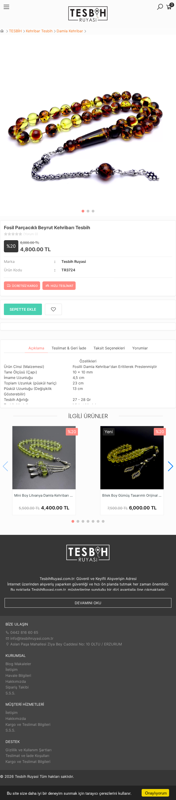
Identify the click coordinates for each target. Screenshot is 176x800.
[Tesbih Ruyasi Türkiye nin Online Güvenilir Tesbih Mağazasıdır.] (88, 14)
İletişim (12, 669)
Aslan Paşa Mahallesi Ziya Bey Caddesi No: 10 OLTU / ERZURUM (65, 644)
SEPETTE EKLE (23, 309)
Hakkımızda (16, 681)
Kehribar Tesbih (39, 31)
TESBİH (15, 31)
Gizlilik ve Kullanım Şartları (29, 750)
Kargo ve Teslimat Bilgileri (28, 724)
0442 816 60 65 (23, 632)
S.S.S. (10, 693)
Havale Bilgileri (18, 675)
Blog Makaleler (18, 663)
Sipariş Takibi (17, 687)
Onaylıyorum (156, 793)
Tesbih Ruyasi (73, 261)
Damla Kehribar (70, 31)
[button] (83, 211)
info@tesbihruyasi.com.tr (31, 638)
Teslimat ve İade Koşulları (27, 755)
